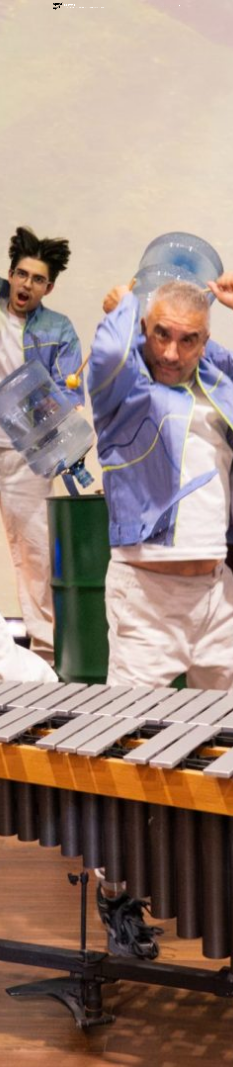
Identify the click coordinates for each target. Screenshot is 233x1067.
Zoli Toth (69, 5)
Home (146, 6)
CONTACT (173, 6)
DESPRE (154, 6)
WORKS (163, 6)
